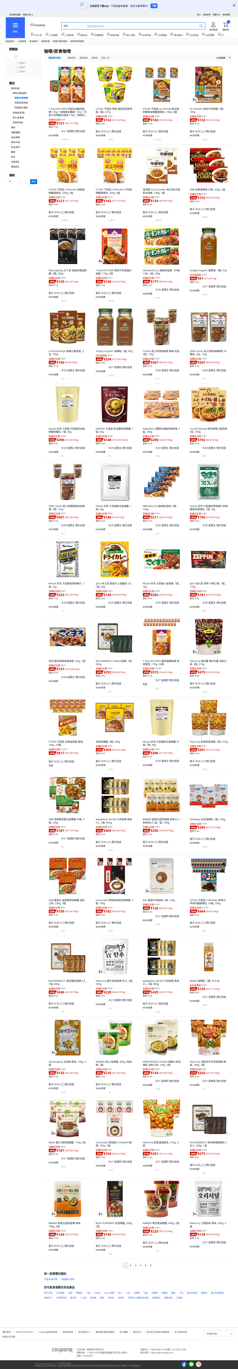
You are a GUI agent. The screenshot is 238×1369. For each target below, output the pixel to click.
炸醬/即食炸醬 (21, 102)
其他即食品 (18, 122)
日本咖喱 (60, 1292)
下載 (154, 5)
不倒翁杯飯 (61, 1297)
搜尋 (34, 181)
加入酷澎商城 (180, 1331)
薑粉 (173, 1292)
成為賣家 (226, 14)
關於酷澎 (6, 1331)
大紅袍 (97, 1292)
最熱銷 (94, 57)
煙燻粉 (79, 1292)
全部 (65, 25)
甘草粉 (111, 1297)
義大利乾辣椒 (217, 1292)
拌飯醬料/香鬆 (21, 107)
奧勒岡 (204, 1292)
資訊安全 (137, 1331)
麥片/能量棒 (18, 117)
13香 (88, 1292)
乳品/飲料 (15, 147)
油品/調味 (15, 137)
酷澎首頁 (10, 41)
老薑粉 (164, 1292)
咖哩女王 (48, 1297)
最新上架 (105, 57)
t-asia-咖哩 (109, 1292)
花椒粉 (137, 1292)
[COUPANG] (62, 1351)
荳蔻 (70, 1292)
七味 (128, 1292)
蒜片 (120, 1292)
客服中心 (216, 14)
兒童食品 (15, 161)
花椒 (146, 1292)
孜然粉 (121, 1297)
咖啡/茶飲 (15, 142)
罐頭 (13, 152)
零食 (13, 127)
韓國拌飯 (168, 1297)
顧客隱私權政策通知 (105, 1331)
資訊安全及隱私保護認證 (157, 1331)
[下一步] (157, 1265)
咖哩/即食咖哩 (77, 41)
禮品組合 (15, 166)
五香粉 (179, 1297)
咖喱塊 (93, 1297)
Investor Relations (24, 1331)
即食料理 (45, 41)
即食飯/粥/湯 (19, 112)
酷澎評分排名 (55, 57)
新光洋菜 (48, 1292)
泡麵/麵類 (15, 132)
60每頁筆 (220, 57)
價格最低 (71, 57)
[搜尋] (201, 26)
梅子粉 (73, 1297)
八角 (181, 1292)
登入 (199, 14)
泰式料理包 (192, 1292)
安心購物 (124, 1331)
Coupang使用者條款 (47, 1331)
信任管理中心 (84, 1331)
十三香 (83, 1297)
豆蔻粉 (154, 1292)
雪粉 (102, 1297)
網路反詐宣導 (9, 1336)
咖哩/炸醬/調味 (60, 41)
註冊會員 (207, 14)
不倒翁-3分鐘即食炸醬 (138, 1297)
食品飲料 (33, 41)
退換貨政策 (68, 1331)
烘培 (13, 156)
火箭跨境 (22, 41)
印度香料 (156, 1297)
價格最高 (83, 57)
